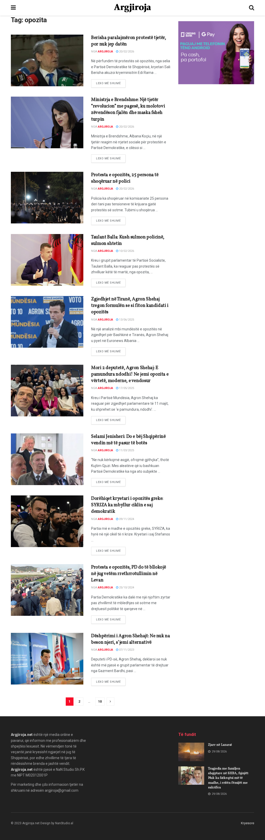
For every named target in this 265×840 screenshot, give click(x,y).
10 (100, 701)
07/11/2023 (126, 649)
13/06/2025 (126, 319)
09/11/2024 (126, 519)
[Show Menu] (13, 7)
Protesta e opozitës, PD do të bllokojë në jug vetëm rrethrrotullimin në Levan (128, 574)
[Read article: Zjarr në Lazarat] (191, 752)
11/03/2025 (126, 450)
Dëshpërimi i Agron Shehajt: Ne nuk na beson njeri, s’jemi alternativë (130, 639)
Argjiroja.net (22, 735)
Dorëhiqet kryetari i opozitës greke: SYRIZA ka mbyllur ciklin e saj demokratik (127, 505)
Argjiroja (105, 51)
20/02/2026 (126, 51)
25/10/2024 (126, 587)
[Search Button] (251, 7)
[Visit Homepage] (132, 8)
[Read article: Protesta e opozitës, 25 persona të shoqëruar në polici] (47, 197)
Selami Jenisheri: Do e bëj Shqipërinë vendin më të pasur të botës (128, 439)
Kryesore (247, 823)
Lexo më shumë (111, 83)
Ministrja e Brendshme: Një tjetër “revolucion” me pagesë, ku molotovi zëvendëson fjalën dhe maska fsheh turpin (128, 110)
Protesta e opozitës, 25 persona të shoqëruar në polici (125, 178)
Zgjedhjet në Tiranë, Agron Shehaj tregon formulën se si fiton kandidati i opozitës (129, 305)
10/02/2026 (126, 251)
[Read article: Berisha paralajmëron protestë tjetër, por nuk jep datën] (47, 60)
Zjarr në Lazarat (220, 745)
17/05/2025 (126, 388)
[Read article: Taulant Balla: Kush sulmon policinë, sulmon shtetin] (47, 260)
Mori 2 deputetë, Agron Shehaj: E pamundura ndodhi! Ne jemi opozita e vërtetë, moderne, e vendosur (129, 374)
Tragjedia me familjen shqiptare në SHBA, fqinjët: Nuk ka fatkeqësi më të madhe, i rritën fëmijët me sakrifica (228, 778)
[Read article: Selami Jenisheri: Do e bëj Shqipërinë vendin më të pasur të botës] (47, 459)
